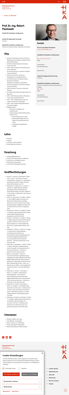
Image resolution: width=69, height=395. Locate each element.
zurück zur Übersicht (10, 15)
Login (3, 1)
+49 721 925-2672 (45, 58)
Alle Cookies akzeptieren (11, 374)
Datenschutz (52, 377)
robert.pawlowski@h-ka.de (44, 49)
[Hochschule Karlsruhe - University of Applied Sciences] (8, 7)
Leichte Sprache (53, 368)
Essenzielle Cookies (10, 368)
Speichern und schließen (30, 374)
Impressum (51, 374)
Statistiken (24, 368)
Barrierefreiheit (54, 380)
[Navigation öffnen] (64, 2)
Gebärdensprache (53, 371)
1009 (41, 89)
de (59, 1)
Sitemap (51, 383)
